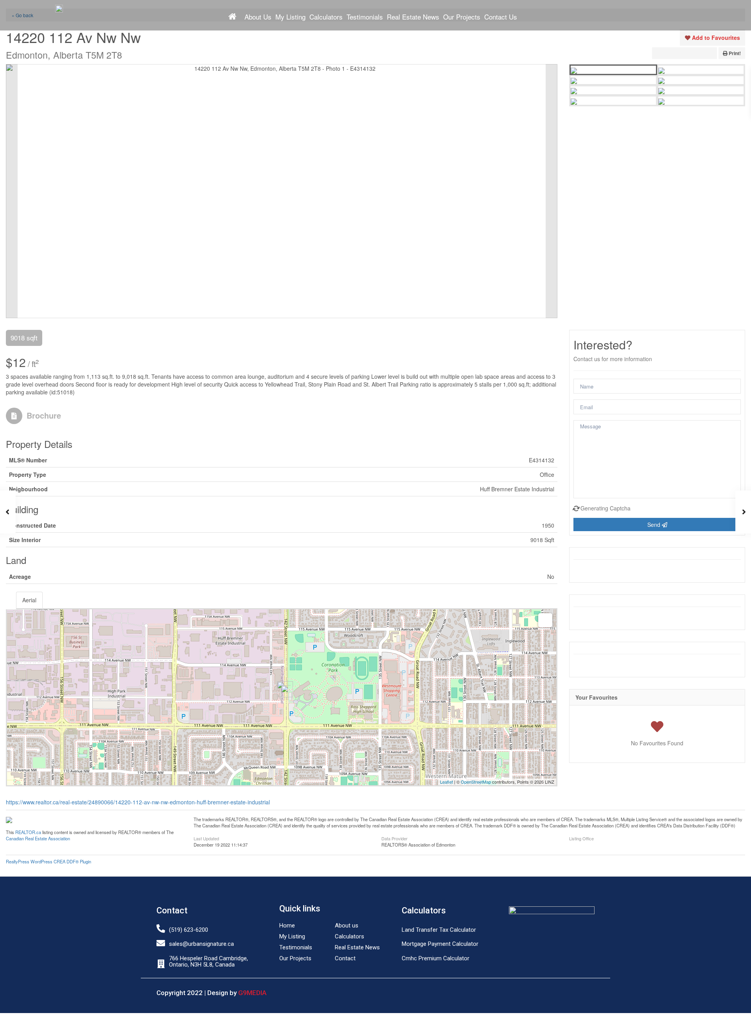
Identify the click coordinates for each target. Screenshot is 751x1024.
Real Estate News (413, 16)
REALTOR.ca (28, 832)
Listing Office (581, 838)
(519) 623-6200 (188, 929)
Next (551, 191)
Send (654, 524)
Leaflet (446, 782)
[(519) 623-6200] (160, 928)
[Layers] (545, 620)
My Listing (290, 16)
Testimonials (365, 16)
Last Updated (206, 838)
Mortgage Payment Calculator (440, 943)
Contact (345, 958)
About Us (257, 16)
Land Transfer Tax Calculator (439, 929)
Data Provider (394, 838)
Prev (12, 191)
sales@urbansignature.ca (201, 943)
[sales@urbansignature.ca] (160, 943)
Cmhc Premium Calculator (435, 958)
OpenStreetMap (476, 782)
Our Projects (461, 16)
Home (232, 16)
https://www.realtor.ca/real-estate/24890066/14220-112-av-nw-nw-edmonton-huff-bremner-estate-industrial (138, 802)
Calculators (326, 16)
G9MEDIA (252, 993)
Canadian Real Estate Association (38, 838)
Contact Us (500, 16)
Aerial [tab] (29, 600)
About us (346, 925)
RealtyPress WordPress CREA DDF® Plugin (48, 861)
